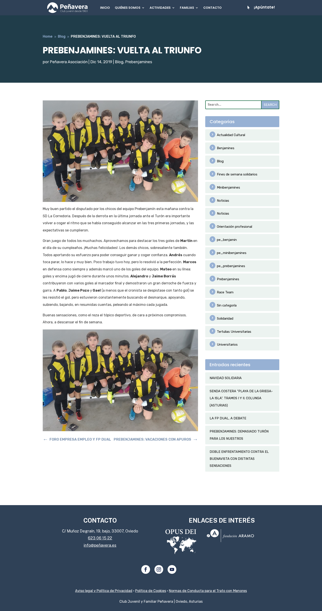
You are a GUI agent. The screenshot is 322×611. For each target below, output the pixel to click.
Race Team (225, 292)
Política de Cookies (150, 591)
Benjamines (225, 148)
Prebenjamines (138, 62)
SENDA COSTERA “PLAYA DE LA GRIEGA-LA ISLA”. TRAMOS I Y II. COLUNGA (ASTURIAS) (241, 398)
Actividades (160, 7)
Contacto (212, 7)
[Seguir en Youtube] (172, 569)
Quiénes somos (127, 7)
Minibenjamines (228, 187)
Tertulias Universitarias (234, 332)
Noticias (223, 201)
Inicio (105, 7)
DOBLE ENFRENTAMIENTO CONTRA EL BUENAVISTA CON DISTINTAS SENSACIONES (239, 459)
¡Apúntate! (264, 7)
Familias (187, 7)
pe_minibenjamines (231, 253)
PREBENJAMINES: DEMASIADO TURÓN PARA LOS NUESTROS (239, 434)
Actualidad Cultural (231, 135)
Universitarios (227, 345)
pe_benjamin (227, 240)
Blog (119, 62)
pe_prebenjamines (231, 266)
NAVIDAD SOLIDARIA (226, 378)
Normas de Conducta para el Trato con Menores (208, 591)
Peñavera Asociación (69, 62)
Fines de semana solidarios (237, 174)
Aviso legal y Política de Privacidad (103, 591)
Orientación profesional (234, 227)
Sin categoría (227, 305)
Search (270, 105)
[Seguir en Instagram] (158, 569)
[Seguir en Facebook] (145, 569)
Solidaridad (225, 318)
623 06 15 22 (100, 538)
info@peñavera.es (100, 545)
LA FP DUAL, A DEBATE (228, 418)
